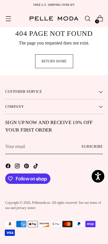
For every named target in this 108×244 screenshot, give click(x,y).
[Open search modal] (87, 19)
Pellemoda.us (41, 203)
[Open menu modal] (8, 19)
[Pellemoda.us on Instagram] (17, 167)
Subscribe (92, 147)
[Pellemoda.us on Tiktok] (36, 167)
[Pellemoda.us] (54, 18)
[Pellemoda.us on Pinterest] (27, 167)
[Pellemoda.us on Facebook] (8, 167)
